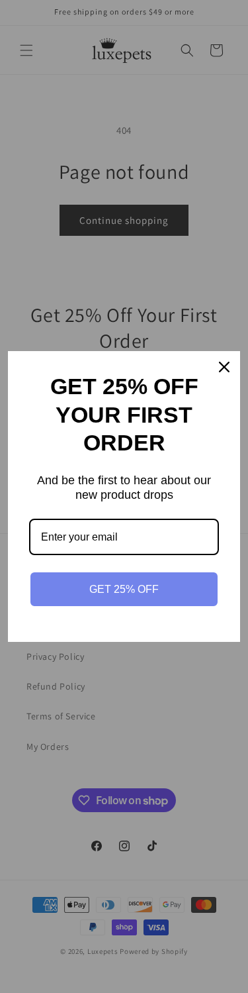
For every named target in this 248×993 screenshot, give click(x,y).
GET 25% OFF (124, 589)
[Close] (224, 367)
